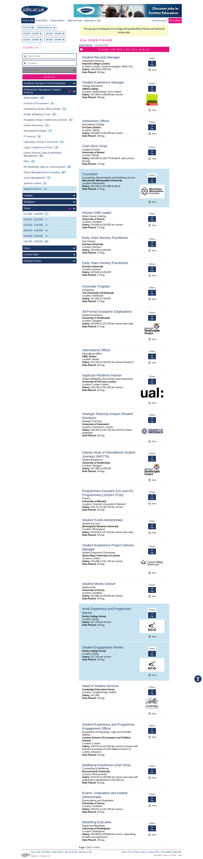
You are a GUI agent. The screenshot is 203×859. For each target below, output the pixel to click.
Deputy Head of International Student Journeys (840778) (108, 454)
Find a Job (28, 20)
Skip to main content (12, 2)
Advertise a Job (92, 20)
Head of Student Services (100, 686)
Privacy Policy (140, 852)
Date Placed (85, 45)
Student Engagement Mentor (102, 647)
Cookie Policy (153, 852)
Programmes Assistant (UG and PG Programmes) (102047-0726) (107, 493)
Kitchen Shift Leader (96, 213)
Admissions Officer (95, 121)
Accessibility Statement (171, 852)
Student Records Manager (101, 57)
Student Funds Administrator (102, 520)
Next (97, 847)
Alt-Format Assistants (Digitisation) (107, 311)
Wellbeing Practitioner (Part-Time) (106, 765)
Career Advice (57, 20)
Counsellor (90, 174)
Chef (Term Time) (94, 146)
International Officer (96, 350)
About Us (35, 856)
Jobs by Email (74, 20)
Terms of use (127, 852)
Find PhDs (41, 20)
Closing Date (101, 45)
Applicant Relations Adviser (102, 375)
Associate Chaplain (96, 286)
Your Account (159, 20)
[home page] (34, 11)
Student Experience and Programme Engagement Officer (108, 726)
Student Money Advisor (98, 584)
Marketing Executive (96, 822)
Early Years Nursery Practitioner (105, 238)
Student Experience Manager (103, 82)
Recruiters (175, 20)
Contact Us (45, 856)
